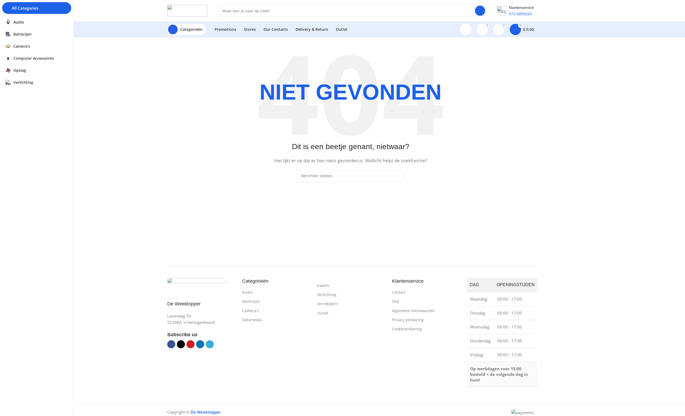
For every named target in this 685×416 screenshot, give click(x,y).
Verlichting (326, 294)
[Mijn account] (465, 29)
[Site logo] (187, 10)
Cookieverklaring (407, 328)
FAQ (395, 301)
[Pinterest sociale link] (191, 344)
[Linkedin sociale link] (200, 344)
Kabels (323, 285)
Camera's (250, 310)
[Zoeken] (480, 11)
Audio (247, 292)
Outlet (322, 313)
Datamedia (252, 319)
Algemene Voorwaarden (413, 310)
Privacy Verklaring (408, 319)
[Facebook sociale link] (171, 344)
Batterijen (251, 301)
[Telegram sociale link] (210, 344)
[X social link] (181, 344)
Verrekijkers (327, 303)
